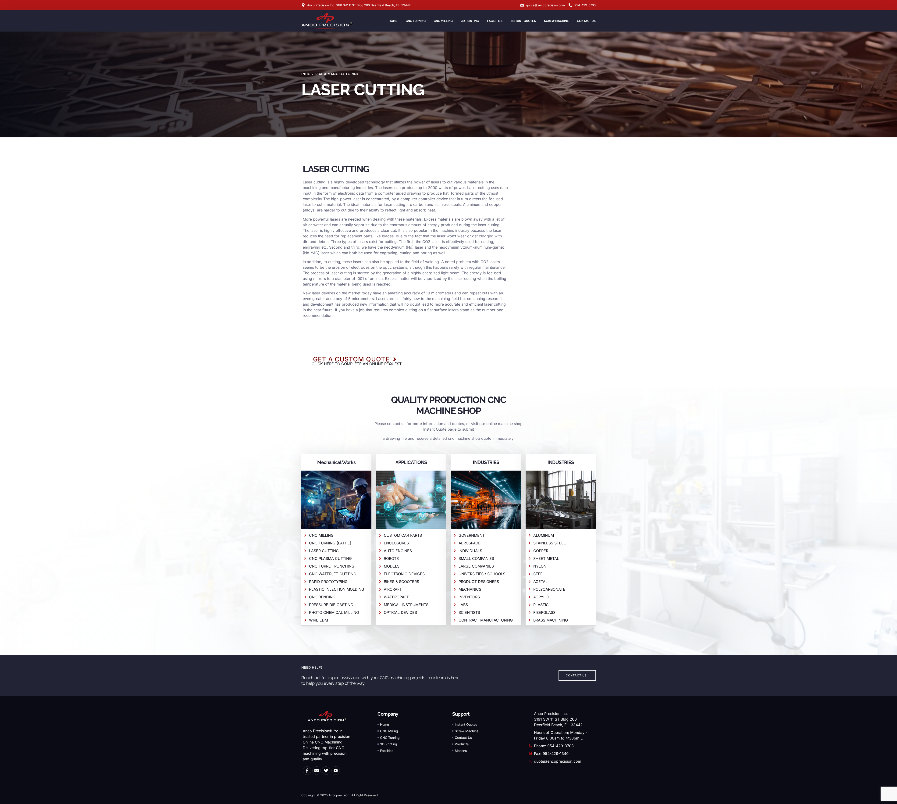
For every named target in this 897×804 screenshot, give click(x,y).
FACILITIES (494, 21)
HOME (393, 21)
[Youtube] (335, 770)
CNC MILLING (443, 21)
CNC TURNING (416, 21)
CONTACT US (586, 21)
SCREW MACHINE (556, 21)
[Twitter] (326, 770)
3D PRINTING (470, 21)
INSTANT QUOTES (523, 21)
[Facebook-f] (307, 770)
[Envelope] (316, 770)
